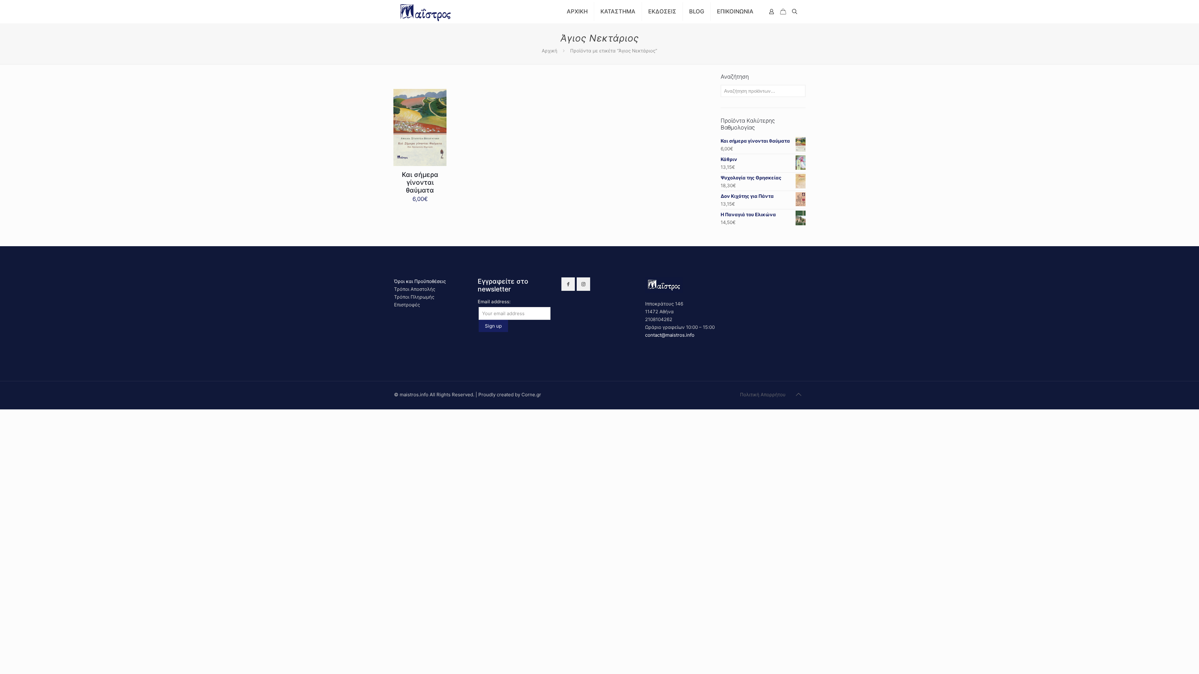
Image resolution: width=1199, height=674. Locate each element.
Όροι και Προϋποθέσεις (420, 281)
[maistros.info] (426, 11)
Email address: (494, 302)
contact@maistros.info (669, 335)
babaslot (1, 409)
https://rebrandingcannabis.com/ (3, 409)
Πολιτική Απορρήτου (763, 395)
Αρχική (549, 51)
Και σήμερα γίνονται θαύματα (420, 182)
